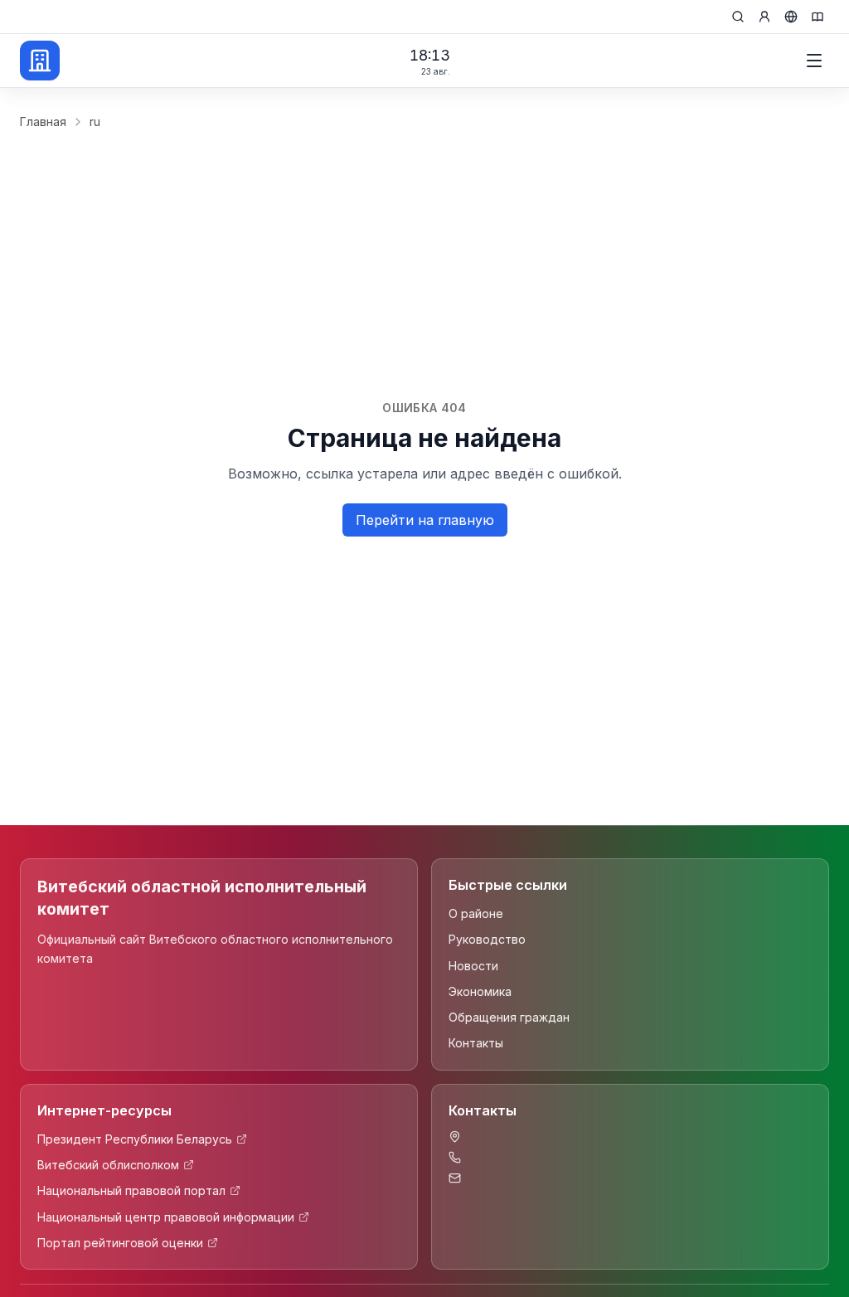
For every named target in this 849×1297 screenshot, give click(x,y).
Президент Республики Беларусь (134, 1139)
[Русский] (791, 16)
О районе (476, 913)
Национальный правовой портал (131, 1190)
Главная (43, 121)
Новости (473, 966)
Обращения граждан (509, 1017)
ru (95, 121)
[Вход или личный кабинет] (764, 16)
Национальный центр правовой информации (165, 1217)
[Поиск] (738, 16)
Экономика (480, 991)
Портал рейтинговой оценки (120, 1243)
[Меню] (814, 60)
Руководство (487, 939)
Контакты (476, 1043)
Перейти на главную (425, 520)
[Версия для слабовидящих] (817, 16)
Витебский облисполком (108, 1165)
